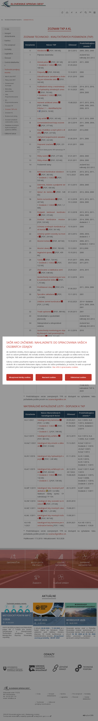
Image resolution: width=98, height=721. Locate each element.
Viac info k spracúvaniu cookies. (65, 367)
